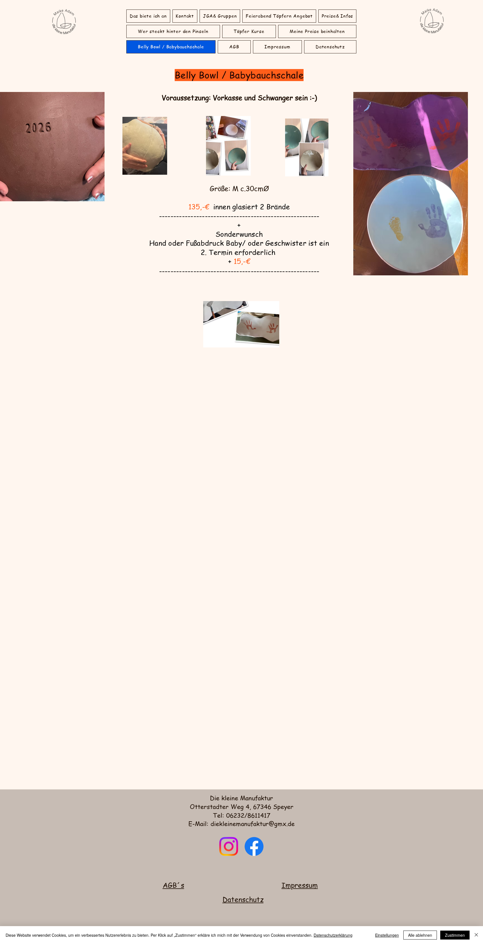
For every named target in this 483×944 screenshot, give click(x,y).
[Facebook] (254, 846)
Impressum (299, 885)
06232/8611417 (248, 815)
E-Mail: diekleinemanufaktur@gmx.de (241, 823)
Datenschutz (243, 899)
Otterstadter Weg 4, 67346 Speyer (241, 806)
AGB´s (173, 885)
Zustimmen (455, 935)
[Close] (476, 935)
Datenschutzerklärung (333, 935)
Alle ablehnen (420, 935)
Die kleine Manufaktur (241, 798)
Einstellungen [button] (387, 935)
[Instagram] (228, 846)
